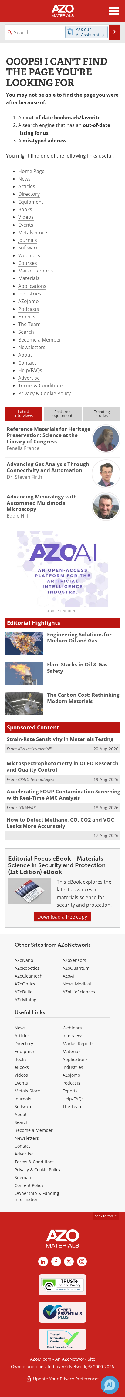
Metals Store (32, 232)
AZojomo (28, 301)
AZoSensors (74, 960)
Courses (27, 263)
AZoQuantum (76, 968)
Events (25, 225)
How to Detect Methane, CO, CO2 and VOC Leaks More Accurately (60, 822)
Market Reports (36, 270)
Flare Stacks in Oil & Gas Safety (77, 667)
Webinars (29, 255)
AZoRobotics (27, 968)
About (25, 355)
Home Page (31, 171)
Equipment (30, 201)
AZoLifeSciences (78, 992)
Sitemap (23, 1177)
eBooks (22, 1067)
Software (28, 247)
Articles (26, 186)
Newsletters (32, 347)
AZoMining (25, 999)
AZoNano (24, 960)
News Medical (76, 984)
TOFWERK (27, 807)
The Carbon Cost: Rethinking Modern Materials (83, 697)
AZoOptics (25, 984)
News (24, 178)
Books (25, 209)
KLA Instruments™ (35, 749)
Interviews (72, 1036)
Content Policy (29, 1185)
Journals (27, 240)
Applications (32, 286)
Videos (26, 217)
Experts (26, 316)
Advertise (29, 378)
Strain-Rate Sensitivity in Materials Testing (60, 738)
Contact (27, 362)
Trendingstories (102, 413)
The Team (29, 324)
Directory (29, 194)
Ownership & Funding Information (37, 1196)
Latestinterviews (23, 413)
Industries (29, 293)
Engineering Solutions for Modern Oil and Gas (79, 637)
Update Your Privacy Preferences (66, 1379)
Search (26, 331)
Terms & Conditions (41, 385)
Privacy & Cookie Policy (44, 393)
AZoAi (68, 976)
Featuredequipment (62, 413)
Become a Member (39, 339)
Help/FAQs (30, 370)
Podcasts (28, 309)
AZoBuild (24, 992)
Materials (28, 278)
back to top (104, 1216)
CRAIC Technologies (36, 779)
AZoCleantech (28, 976)
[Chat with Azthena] (110, 1385)
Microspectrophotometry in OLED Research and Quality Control (62, 766)
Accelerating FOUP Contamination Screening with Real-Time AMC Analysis (63, 794)
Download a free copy (62, 916)
